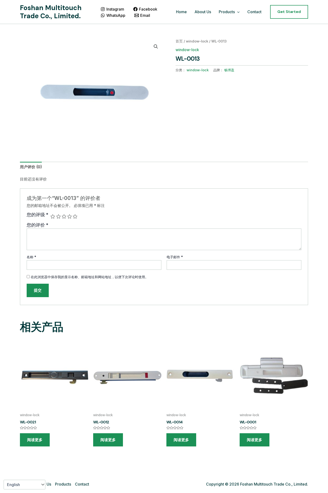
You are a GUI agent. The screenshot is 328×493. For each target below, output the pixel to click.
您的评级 (37, 214)
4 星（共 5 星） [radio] (69, 216)
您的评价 (37, 225)
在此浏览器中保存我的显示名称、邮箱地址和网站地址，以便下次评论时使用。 (89, 277)
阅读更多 (35, 439)
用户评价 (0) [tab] (31, 166)
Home (181, 11)
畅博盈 (229, 70)
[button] (289, 11)
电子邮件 (175, 257)
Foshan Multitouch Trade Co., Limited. (51, 11)
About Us (202, 11)
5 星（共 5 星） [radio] (75, 216)
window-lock (197, 41)
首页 (179, 41)
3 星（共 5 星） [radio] (64, 216)
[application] (237, 12)
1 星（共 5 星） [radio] (52, 216)
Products (227, 11)
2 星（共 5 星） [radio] (58, 216)
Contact (254, 11)
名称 (31, 257)
